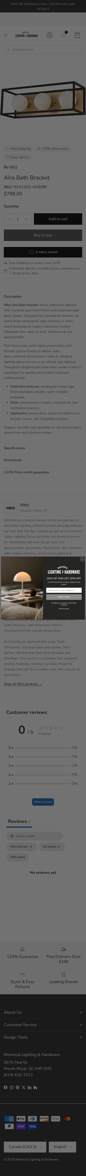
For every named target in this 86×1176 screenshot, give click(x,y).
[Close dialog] (82, 559)
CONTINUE (64, 597)
